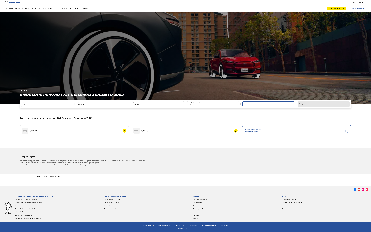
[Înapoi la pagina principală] (12, 2)
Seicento (45, 177)
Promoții (76, 8)
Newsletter (86, 8)
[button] (71, 104)
